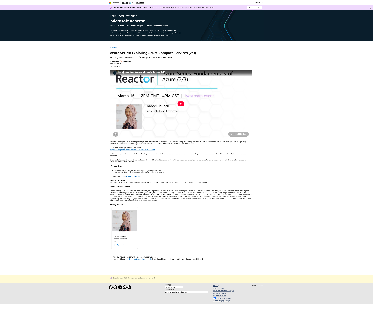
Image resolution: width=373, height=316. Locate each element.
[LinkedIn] (129, 287)
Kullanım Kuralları (219, 296)
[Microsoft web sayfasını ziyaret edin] (114, 2)
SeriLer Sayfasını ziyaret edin (139, 259)
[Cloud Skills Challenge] (135, 176)
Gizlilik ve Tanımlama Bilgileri (223, 291)
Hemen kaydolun (254, 8)
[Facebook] (111, 287)
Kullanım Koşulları (219, 293)
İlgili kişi (216, 286)
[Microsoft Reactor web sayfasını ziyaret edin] (127, 2)
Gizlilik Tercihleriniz (224, 298)
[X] (120, 287)
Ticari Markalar (218, 288)
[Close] (370, 8)
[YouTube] (125, 287)
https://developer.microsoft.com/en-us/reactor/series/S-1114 (132, 150)
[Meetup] (115, 287)
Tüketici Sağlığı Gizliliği (221, 301)
